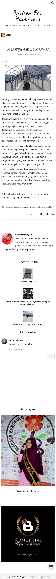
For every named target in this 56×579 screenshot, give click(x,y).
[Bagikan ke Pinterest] (46, 214)
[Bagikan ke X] (41, 214)
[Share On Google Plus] (52, 214)
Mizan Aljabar (16, 340)
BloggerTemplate (45, 577)
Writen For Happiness (28, 15)
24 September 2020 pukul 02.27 (22, 344)
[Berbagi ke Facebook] (35, 214)
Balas (51, 356)
